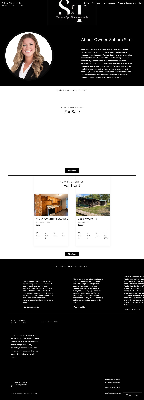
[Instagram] (17, 3)
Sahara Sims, (8, 3)
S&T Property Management (21, 383)
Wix (36, 393)
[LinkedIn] (20, 3)
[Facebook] (15, 3)
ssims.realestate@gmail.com (120, 393)
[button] (95, 3)
